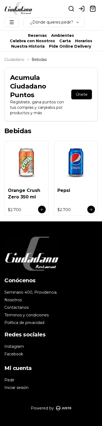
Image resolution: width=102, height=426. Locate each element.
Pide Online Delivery (70, 46)
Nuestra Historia (28, 46)
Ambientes (62, 35)
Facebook (13, 354)
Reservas (37, 35)
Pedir (9, 380)
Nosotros (13, 299)
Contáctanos (16, 307)
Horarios (83, 40)
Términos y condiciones (26, 315)
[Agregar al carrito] (42, 209)
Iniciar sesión (16, 387)
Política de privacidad (24, 322)
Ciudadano (14, 59)
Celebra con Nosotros (32, 40)
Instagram (14, 346)
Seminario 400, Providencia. (30, 292)
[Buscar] (71, 9)
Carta (65, 40)
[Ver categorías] (11, 22)
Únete (82, 94)
